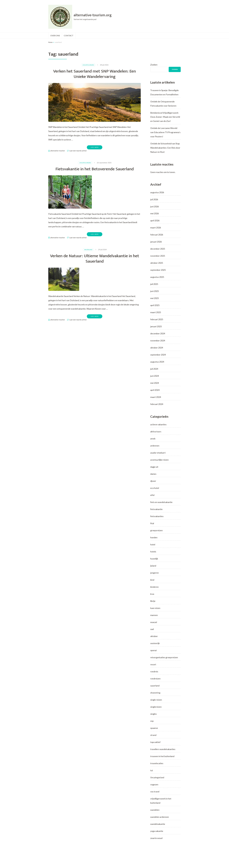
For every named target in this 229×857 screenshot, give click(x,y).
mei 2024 (154, 383)
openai (153, 650)
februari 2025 (156, 319)
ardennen (154, 445)
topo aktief (155, 742)
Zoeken (153, 64)
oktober (154, 636)
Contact (68, 35)
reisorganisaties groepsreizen (164, 657)
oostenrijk (155, 643)
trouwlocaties (156, 763)
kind (152, 579)
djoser (153, 481)
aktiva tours (155, 431)
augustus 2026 (157, 192)
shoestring (155, 692)
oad (152, 629)
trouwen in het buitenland (162, 756)
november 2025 (157, 255)
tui (151, 770)
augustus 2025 (157, 277)
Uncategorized (88, 65)
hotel (152, 544)
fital (152, 523)
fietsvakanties (157, 516)
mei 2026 (154, 213)
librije (152, 601)
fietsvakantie (156, 509)
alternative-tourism (57, 151)
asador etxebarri (158, 452)
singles (153, 714)
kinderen (154, 587)
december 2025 (157, 248)
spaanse (154, 728)
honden (153, 537)
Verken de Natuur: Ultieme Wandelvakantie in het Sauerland (94, 258)
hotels (153, 551)
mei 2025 (154, 298)
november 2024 (157, 340)
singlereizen (156, 706)
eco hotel (154, 488)
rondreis (154, 671)
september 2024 (158, 354)
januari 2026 (156, 241)
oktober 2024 (156, 347)
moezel (153, 622)
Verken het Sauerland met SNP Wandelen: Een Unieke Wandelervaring (94, 74)
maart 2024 (155, 397)
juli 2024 (154, 368)
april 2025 (154, 305)
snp (152, 721)
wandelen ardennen (159, 817)
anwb (152, 438)
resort (153, 664)
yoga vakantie (156, 831)
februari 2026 (156, 234)
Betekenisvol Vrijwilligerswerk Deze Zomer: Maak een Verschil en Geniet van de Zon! (165, 116)
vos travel (154, 791)
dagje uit (154, 466)
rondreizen (155, 678)
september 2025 (158, 270)
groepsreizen (156, 530)
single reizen (156, 699)
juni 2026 (154, 206)
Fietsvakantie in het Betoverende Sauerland (94, 169)
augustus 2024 (157, 361)
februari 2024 (156, 404)
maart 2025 (155, 312)
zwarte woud (156, 838)
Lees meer (95, 147)
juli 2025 (154, 284)
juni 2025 (154, 291)
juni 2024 (154, 376)
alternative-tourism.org (93, 15)
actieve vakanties (158, 424)
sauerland (88, 250)
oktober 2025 (156, 263)
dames (153, 474)
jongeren (154, 572)
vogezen (154, 784)
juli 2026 (154, 199)
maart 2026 (155, 227)
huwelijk (154, 558)
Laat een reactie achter (78, 151)
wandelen (154, 810)
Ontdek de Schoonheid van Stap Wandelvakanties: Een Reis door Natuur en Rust (165, 147)
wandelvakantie (157, 824)
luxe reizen (155, 608)
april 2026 (154, 220)
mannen (154, 615)
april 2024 (154, 390)
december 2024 (157, 333)
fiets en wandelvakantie (161, 502)
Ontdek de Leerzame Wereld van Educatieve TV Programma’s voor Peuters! (165, 132)
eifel (152, 495)
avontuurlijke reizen (159, 459)
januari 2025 (156, 326)
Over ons (55, 35)
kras (152, 594)
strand (153, 735)
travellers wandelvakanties (162, 749)
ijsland (153, 565)
